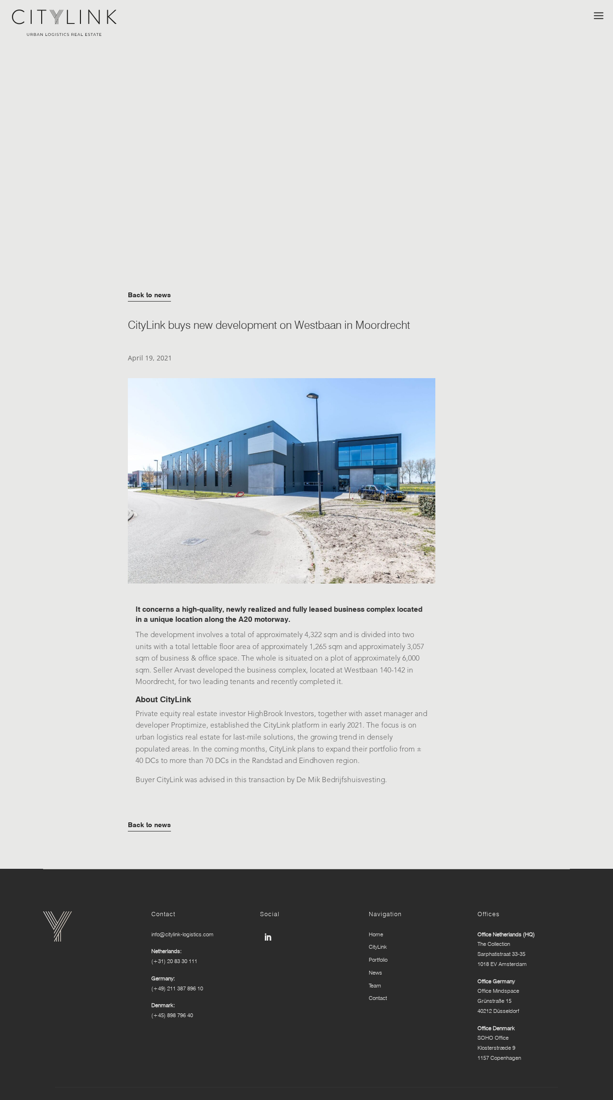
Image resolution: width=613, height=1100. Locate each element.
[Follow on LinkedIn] (267, 937)
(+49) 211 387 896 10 (177, 988)
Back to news (149, 295)
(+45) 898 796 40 (172, 1015)
